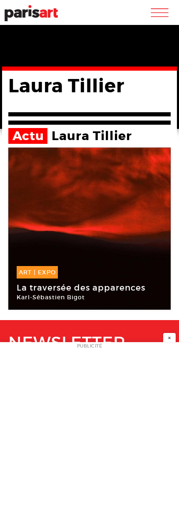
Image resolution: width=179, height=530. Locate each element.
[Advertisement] (89, 438)
